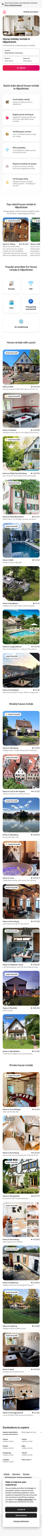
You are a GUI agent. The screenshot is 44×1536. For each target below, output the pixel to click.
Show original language (13, 5)
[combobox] (21, 53)
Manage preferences (21, 1521)
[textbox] (12, 61)
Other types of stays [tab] (29, 1432)
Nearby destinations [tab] (10, 1432)
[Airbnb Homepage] (4, 11)
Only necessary (21, 1515)
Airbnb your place (30, 12)
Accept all (21, 1509)
